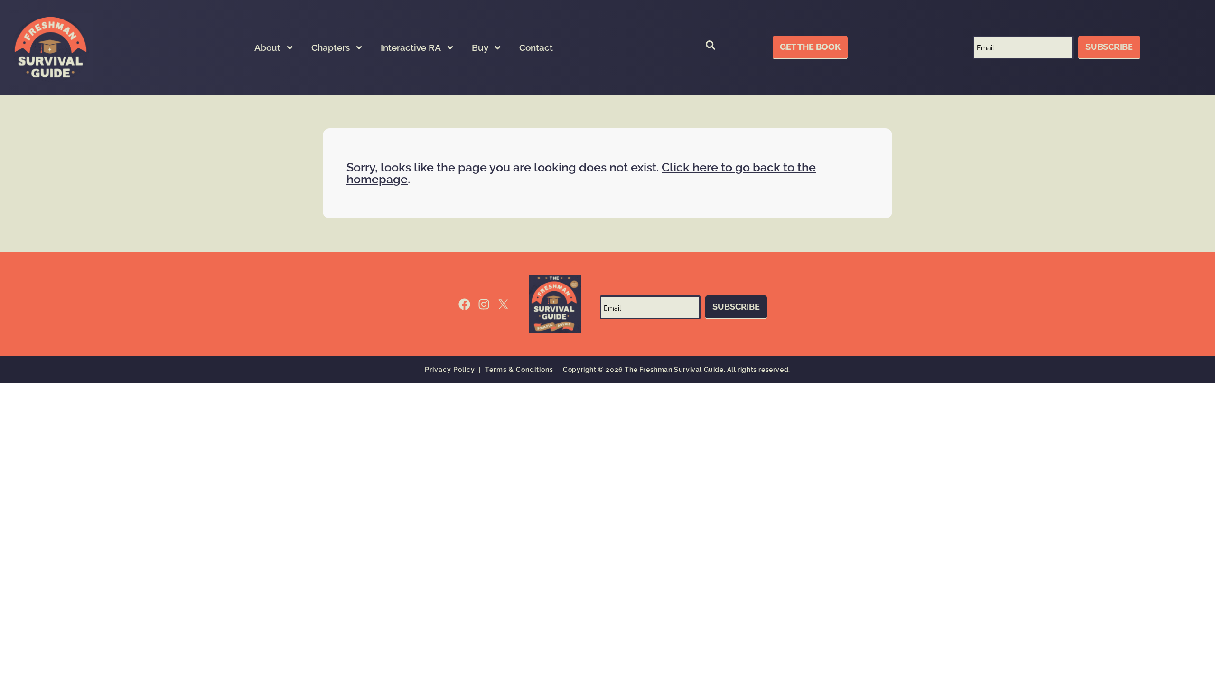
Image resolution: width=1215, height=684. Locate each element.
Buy (480, 47)
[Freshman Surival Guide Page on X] (503, 304)
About (267, 47)
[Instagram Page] (484, 304)
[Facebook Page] (464, 304)
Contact (536, 47)
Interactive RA (411, 47)
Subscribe (1109, 47)
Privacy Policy (450, 369)
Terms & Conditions (519, 369)
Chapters (330, 47)
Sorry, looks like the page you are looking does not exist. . (581, 173)
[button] (710, 47)
